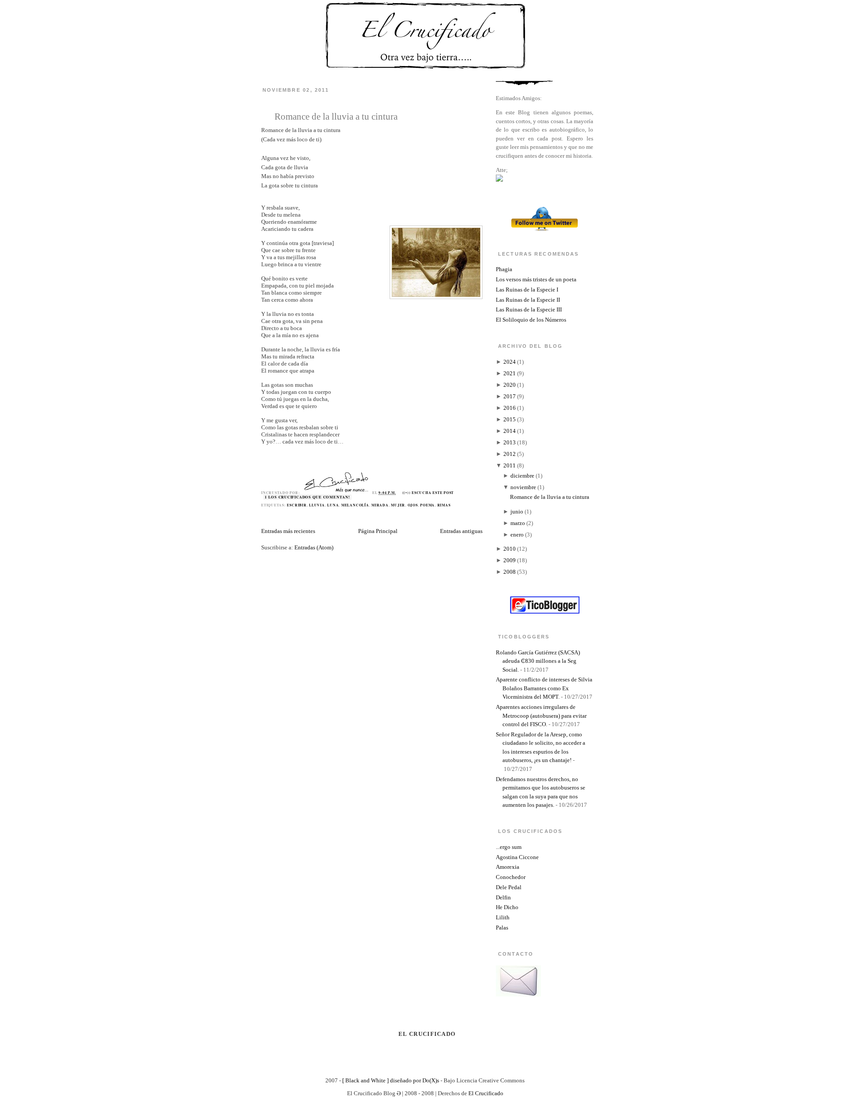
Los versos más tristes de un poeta (536, 279)
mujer (398, 505)
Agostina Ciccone (517, 857)
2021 (509, 373)
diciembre (522, 475)
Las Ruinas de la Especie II (528, 299)
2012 (509, 454)
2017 (509, 396)
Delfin (503, 897)
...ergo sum (509, 847)
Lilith (503, 917)
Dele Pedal (509, 887)
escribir (296, 505)
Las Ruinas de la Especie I (527, 289)
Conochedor (510, 877)
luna (333, 505)
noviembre (523, 487)
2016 (509, 408)
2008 (509, 571)
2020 (509, 384)
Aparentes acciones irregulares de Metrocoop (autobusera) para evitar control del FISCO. (541, 715)
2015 (509, 419)
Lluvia (317, 505)
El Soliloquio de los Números (531, 319)
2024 (509, 361)
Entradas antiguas (461, 531)
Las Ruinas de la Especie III (529, 309)
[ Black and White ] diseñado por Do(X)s (390, 1080)
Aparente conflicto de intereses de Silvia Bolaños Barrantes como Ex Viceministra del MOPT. (544, 688)
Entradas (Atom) (313, 547)
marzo (517, 523)
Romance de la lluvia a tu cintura (336, 116)
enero (517, 534)
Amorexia (507, 867)
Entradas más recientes (288, 531)
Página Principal (378, 531)
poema (427, 505)
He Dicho (507, 907)
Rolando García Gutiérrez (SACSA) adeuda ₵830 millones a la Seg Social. (538, 661)
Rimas (444, 505)
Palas (502, 927)
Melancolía (355, 505)
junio (516, 511)
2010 (509, 548)
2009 (509, 560)
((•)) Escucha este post (428, 492)
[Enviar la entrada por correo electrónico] (456, 492)
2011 (509, 465)
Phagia (504, 269)
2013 (509, 442)
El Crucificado (485, 1093)
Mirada (380, 505)
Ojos (413, 505)
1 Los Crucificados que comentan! (307, 497)
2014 (509, 431)
